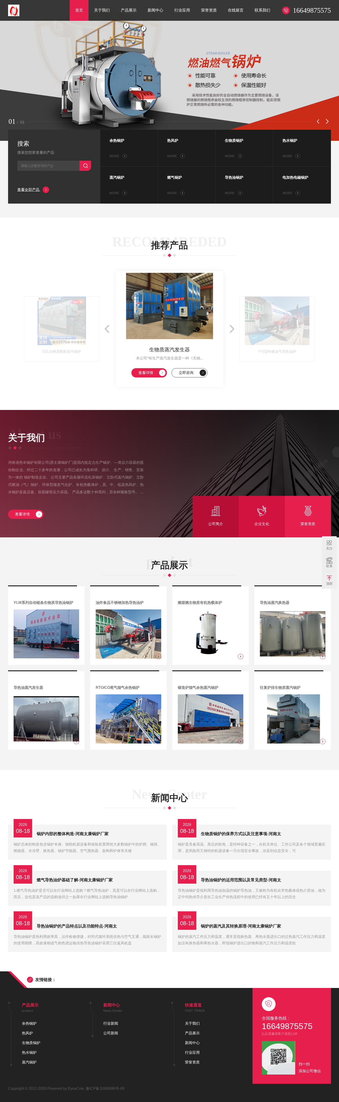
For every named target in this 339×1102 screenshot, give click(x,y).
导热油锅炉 (234, 177)
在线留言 (236, 10)
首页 (79, 10)
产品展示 (129, 10)
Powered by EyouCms (65, 1088)
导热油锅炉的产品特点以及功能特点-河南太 (77, 926)
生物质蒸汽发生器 (169, 349)
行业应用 (182, 10)
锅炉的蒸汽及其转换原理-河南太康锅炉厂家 (241, 926)
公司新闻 (110, 1033)
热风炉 (172, 140)
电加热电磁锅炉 (295, 177)
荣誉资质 (209, 10)
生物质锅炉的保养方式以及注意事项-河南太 (241, 833)
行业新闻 (110, 1023)
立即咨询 (186, 373)
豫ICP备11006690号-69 (105, 1088)
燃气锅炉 (174, 177)
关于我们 (102, 10)
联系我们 (262, 10)
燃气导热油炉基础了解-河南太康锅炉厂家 (75, 880)
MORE (115, 156)
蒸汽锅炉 (117, 177)
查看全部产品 (28, 190)
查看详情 (145, 373)
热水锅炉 (289, 140)
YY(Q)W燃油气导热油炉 (277, 351)
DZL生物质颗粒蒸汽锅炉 (62, 351)
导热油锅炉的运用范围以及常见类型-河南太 (241, 880)
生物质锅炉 (234, 140)
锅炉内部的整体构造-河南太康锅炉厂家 (73, 833)
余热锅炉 (117, 140)
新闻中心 (155, 10)
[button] (318, 121)
